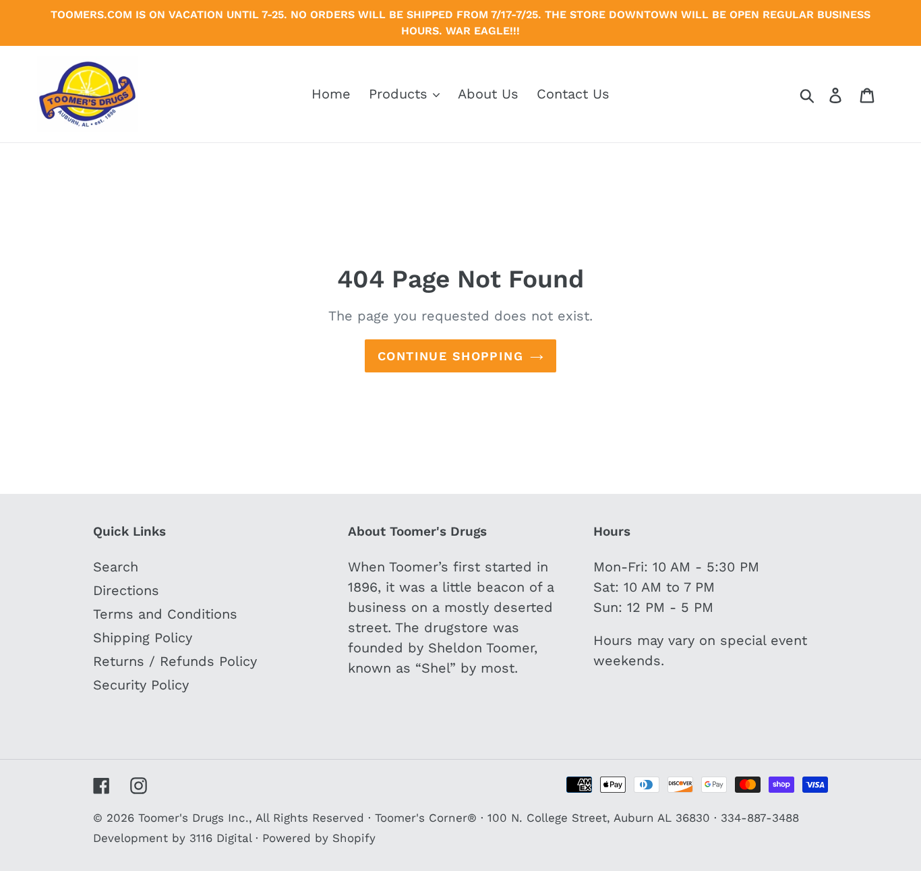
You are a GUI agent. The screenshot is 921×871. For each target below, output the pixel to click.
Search (115, 567)
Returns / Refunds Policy (175, 661)
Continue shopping (450, 356)
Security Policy (141, 685)
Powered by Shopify (319, 838)
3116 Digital (220, 838)
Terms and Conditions (165, 614)
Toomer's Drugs (181, 817)
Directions (126, 590)
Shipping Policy (142, 637)
